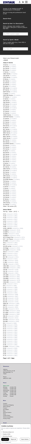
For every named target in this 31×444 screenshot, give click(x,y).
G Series (9, 99)
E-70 (10, 355)
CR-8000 (11, 278)
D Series (9, 79)
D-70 (10, 292)
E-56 (10, 350)
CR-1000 (11, 275)
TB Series (9, 181)
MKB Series (10, 131)
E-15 (10, 332)
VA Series (9, 190)
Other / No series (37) (10, 206)
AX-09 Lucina (13, 246)
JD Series (9, 109)
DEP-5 (11, 305)
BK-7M (11, 257)
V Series (9, 188)
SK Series (9, 172)
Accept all (5, 439)
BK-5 (10, 255)
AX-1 (10, 242)
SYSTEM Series (11, 179)
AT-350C (11, 241)
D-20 (10, 289)
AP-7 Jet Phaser (14, 239)
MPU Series (10, 136)
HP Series (10, 104)
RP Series (9, 159)
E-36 (10, 343)
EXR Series (10, 91)
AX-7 (10, 244)
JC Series (10, 107)
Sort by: (5, 211)
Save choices (24, 439)
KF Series (9, 124)
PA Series (9, 145)
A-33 (10, 217)
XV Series (9, 204)
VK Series (9, 192)
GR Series (9, 100)
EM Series (10, 88)
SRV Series (10, 177)
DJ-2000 (11, 314)
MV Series (9, 141)
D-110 (10, 294)
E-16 (10, 334)
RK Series (9, 158)
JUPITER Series (11, 116)
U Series (9, 186)
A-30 (10, 215)
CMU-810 (11, 267)
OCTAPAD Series (12, 143)
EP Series (10, 90)
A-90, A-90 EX (13, 228)
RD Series (10, 154)
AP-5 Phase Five (14, 237)
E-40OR (11, 346)
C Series (9, 72)
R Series (9, 150)
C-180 (10, 260)
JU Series (9, 113)
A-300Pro (11, 230)
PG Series (9, 147)
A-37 (10, 219)
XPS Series (10, 202)
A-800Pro (11, 235)
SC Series (9, 167)
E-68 (10, 353)
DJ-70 (10, 307)
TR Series (10, 184)
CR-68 (10, 269)
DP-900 (11, 321)
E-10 (10, 326)
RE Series (9, 156)
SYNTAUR (9, 2)
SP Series (9, 174)
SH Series (10, 170)
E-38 (10, 344)
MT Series (9, 140)
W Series (9, 199)
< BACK (5, 60)
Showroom (6, 366)
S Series (9, 163)
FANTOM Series (12, 95)
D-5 (10, 285)
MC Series (10, 129)
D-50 (10, 291)
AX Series (9, 68)
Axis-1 (11, 251)
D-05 (10, 284)
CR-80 (10, 273)
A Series (9, 64)
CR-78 (10, 271)
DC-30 (10, 300)
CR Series (9, 75)
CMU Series (10, 73)
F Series (9, 93)
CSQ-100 (11, 280)
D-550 (10, 296)
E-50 (10, 348)
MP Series (9, 134)
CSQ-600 (11, 282)
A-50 (10, 221)
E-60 (10, 352)
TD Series (9, 183)
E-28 (10, 337)
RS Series (9, 161)
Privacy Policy (8, 442)
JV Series (10, 118)
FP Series (10, 97)
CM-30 (11, 264)
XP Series (9, 201)
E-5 (10, 323)
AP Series (9, 66)
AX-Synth (11, 249)
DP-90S (11, 319)
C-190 (10, 262)
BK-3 (10, 253)
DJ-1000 (11, 312)
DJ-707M (11, 310)
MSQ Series (10, 138)
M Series (9, 127)
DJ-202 (11, 309)
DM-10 (11, 316)
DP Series (9, 84)
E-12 (10, 328)
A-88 (10, 226)
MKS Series (10, 133)
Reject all (13, 439)
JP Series (9, 111)
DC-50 (10, 301)
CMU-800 (11, 266)
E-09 (10, 325)
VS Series (9, 197)
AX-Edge (11, 248)
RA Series (9, 152)
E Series (9, 86)
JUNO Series (11, 115)
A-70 (10, 223)
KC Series (9, 122)
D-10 (10, 287)
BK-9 (10, 258)
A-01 (10, 214)
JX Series (9, 120)
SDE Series (10, 168)
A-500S (11, 233)
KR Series (10, 125)
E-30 (10, 339)
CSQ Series (10, 77)
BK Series (9, 70)
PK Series (9, 149)
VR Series (9, 195)
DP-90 (10, 318)
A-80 (10, 224)
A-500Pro (11, 232)
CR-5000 (11, 276)
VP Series (9, 193)
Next (12, 358)
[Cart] (23, 2)
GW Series (10, 102)
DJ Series (9, 82)
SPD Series (10, 175)
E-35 (10, 341)
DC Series (9, 81)
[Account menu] (20, 2)
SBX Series (10, 165)
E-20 (10, 335)
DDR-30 (11, 303)
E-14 (10, 330)
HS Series (9, 106)
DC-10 (10, 298)
